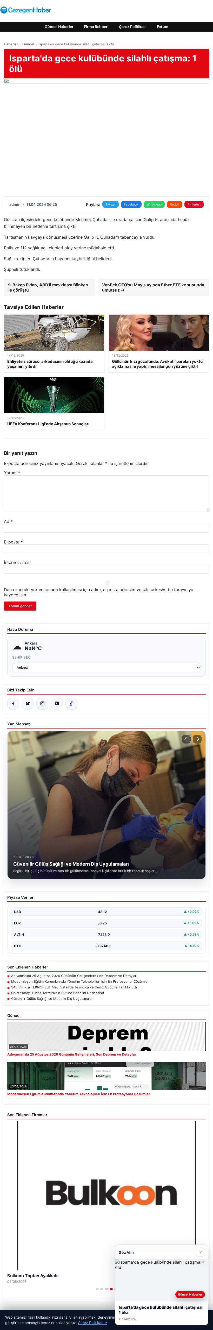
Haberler (11, 44)
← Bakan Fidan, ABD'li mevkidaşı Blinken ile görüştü (48, 287)
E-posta (13, 541)
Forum (162, 26)
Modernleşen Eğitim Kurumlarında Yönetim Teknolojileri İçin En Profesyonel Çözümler (80, 981)
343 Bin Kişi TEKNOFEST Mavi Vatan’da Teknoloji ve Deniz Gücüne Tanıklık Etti (74, 987)
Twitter (110, 204)
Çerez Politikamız (92, 1322)
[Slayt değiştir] (97, 1289)
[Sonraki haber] (197, 739)
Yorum (12, 472)
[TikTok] (71, 704)
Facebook (131, 204)
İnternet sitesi (17, 562)
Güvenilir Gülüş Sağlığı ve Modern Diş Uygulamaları (52, 998)
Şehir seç (21, 657)
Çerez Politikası (133, 26)
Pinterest (194, 204)
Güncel (28, 44)
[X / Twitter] (28, 704)
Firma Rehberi (96, 26)
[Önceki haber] (186, 739)
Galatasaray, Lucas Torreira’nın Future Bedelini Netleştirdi (57, 993)
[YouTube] (57, 704)
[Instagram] (42, 704)
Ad (8, 521)
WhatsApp (154, 204)
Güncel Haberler (59, 26)
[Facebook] (13, 704)
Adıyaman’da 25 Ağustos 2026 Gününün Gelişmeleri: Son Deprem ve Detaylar (73, 976)
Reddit (174, 204)
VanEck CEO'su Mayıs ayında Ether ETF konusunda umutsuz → (153, 287)
